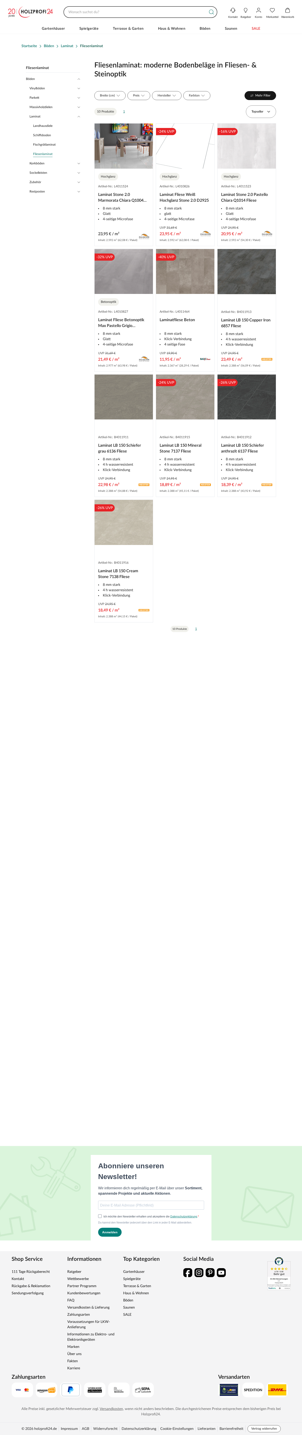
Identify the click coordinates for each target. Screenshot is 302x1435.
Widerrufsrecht (105, 1429)
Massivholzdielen (41, 107)
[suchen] (211, 12)
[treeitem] (56, 154)
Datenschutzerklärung (139, 1429)
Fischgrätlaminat (44, 144)
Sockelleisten (38, 172)
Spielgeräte (89, 28)
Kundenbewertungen (83, 1293)
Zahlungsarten (78, 1314)
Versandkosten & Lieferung (88, 1307)
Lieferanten (206, 1429)
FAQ (70, 1300)
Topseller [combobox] (257, 111)
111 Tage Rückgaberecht (31, 1272)
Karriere (73, 1368)
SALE (256, 28)
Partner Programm (81, 1286)
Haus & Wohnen (172, 28)
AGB (85, 1429)
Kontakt (18, 1279)
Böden (205, 28)
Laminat (35, 116)
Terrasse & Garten (128, 28)
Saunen (231, 28)
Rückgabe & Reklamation (31, 1286)
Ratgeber (74, 1272)
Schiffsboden (42, 135)
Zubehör (35, 182)
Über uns (74, 1354)
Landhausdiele (43, 126)
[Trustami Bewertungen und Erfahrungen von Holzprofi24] (279, 1273)
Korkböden (37, 163)
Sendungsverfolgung (28, 1293)
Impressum (69, 1429)
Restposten (37, 191)
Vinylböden (37, 88)
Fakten (72, 1361)
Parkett (34, 97)
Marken (73, 1347)
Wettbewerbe (78, 1279)
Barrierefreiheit (231, 1429)
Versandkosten (111, 1409)
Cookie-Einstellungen (177, 1429)
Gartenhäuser (53, 28)
